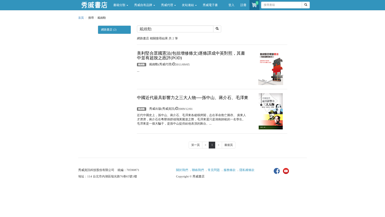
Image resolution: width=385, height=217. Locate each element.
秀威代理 (167, 5)
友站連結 (188, 5)
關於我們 (182, 170)
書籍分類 (119, 5)
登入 (231, 5)
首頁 (81, 17)
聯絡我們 (198, 170)
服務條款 (230, 170)
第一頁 (195, 144)
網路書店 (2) (109, 29)
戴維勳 (141, 64)
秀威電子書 (210, 5)
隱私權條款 (246, 170)
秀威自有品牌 (143, 5)
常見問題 (214, 170)
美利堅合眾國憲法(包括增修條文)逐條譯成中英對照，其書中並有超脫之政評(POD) (191, 55)
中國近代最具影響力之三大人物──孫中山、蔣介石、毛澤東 (192, 97)
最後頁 (228, 144)
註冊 (243, 5)
